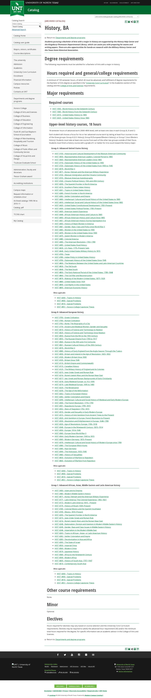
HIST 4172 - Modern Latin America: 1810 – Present (75, 503)
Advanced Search (19, 29)
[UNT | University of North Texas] (23, 665)
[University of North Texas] (42, 1)
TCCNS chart (19, 214)
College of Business (22, 116)
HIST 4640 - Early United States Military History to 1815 (77, 251)
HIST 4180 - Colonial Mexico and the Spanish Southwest (78, 509)
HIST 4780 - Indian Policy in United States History (75, 257)
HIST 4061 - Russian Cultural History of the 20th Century (78, 345)
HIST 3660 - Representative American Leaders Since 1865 (78, 159)
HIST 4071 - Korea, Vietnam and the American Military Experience (82, 172)
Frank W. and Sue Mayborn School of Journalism (25, 133)
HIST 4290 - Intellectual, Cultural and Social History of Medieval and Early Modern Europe (91, 400)
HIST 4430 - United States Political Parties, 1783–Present (78, 208)
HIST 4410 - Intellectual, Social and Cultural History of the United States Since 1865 (89, 202)
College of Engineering (23, 124)
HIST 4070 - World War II (65, 169)
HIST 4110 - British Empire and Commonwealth (74, 363)
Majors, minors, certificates (25, 49)
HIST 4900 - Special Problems (69, 301)
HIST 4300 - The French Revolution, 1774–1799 (74, 403)
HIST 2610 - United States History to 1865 (69, 115)
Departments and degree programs (24, 100)
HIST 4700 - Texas (62, 254)
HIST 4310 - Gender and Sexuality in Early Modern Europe (78, 412)
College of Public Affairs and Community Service (25, 150)
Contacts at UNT (21, 91)
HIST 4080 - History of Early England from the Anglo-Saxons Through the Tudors (88, 351)
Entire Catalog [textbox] (17, 24)
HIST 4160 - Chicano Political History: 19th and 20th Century (79, 181)
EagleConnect (124, 3)
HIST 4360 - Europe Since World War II (70, 433)
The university (20, 60)
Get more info (89, 686)
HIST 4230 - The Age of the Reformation (71, 390)
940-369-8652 (75, 672)
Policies (17, 87)
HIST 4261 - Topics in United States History (72, 190)
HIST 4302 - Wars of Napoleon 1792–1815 (72, 409)
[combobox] (117, 16)
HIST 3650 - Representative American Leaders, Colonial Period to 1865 (84, 157)
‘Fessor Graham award (23, 176)
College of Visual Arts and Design (24, 157)
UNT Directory (135, 3)
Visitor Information (125, 671)
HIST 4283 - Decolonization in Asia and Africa (73, 539)
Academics (18, 68)
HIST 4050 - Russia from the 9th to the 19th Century (76, 336)
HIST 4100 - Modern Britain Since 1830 (71, 357)
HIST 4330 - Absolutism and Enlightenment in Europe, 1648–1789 (82, 421)
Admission (18, 64)
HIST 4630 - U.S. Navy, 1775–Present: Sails (72, 248)
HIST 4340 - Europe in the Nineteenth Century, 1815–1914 (79, 427)
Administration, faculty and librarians (25, 171)
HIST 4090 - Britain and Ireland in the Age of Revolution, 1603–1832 (82, 354)
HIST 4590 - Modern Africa (65, 557)
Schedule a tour (74, 686)
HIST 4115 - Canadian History (67, 366)
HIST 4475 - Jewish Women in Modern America (74, 236)
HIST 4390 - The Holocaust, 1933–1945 (71, 451)
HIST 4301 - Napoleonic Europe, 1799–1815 (73, 406)
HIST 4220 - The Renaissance (67, 387)
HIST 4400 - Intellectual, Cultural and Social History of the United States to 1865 (87, 199)
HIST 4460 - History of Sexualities (68, 454)
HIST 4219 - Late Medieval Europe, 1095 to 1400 (74, 384)
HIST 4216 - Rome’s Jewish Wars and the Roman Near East (79, 375)
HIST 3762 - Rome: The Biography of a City (72, 323)
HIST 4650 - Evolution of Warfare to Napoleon (74, 457)
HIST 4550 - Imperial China (66, 545)
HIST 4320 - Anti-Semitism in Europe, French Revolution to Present (82, 418)
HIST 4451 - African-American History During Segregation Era (80, 220)
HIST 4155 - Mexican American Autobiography (74, 178)
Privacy (65, 691)
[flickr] (86, 654)
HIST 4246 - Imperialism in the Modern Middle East (76, 530)
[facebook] (58, 654)
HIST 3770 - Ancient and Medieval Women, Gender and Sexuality (81, 326)
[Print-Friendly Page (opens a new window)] (134, 22)
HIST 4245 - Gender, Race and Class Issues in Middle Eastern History (83, 527)
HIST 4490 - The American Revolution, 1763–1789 (75, 242)
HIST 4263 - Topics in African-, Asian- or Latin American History (81, 533)
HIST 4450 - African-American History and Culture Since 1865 (80, 217)
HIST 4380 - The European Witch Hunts (71, 445)
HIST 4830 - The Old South (66, 266)
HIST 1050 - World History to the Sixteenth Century (73, 109)
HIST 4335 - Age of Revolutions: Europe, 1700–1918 (76, 424)
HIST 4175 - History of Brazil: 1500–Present (72, 506)
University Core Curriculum (25, 72)
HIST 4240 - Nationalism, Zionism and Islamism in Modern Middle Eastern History (88, 524)
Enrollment (18, 76)
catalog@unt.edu (51, 672)
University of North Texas (125, 664)
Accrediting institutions (23, 183)
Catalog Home (20, 35)
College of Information (23, 128)
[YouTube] (72, 654)
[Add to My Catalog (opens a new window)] (129, 22)
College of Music (20, 145)
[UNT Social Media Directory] (93, 654)
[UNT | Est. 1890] (17, 8)
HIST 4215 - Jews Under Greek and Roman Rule (74, 372)
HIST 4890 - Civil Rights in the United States (73, 285)
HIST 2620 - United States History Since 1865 (70, 118)
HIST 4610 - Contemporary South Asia (70, 563)
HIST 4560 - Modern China (65, 548)
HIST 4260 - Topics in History (69, 298)
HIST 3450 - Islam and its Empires (68, 490)
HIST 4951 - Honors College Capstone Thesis (75, 307)
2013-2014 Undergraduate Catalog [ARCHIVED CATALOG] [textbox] (114, 17)
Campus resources (21, 84)
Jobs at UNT (91, 666)
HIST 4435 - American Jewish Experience (71, 211)
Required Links (93, 691)
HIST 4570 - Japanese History (67, 551)
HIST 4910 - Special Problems (69, 304)
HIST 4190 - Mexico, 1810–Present (69, 512)
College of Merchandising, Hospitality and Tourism (24, 140)
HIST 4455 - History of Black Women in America (74, 224)
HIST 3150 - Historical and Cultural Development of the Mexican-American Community (90, 153)
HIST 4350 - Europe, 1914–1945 (68, 430)
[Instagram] (79, 654)
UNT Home (103, 691)
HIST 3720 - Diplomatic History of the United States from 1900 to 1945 (84, 166)
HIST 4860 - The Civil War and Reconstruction (73, 275)
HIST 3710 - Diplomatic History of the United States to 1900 (79, 163)
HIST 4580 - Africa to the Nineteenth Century (73, 554)
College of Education (22, 120)
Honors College (20, 108)
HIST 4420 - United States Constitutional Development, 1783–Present (83, 205)
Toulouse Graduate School (25, 163)
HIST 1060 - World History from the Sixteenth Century (74, 112)
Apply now (59, 686)
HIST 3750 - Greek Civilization (67, 317)
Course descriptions (22, 53)
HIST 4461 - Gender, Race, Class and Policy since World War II (80, 227)
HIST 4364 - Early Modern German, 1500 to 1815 (74, 436)
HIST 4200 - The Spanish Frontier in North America (76, 184)
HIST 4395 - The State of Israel (67, 542)
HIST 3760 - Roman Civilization (67, 320)
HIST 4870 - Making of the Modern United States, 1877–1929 (80, 278)
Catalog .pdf (19, 207)
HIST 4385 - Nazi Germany (65, 448)
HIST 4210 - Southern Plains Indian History (72, 187)
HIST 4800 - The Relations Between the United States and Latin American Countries (89, 263)
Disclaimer (48, 691)
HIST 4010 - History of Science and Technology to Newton (79, 330)
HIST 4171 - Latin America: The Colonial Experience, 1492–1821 (81, 500)
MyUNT (106, 3)
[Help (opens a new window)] (137, 22)
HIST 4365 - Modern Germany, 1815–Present (73, 439)
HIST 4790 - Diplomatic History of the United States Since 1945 (80, 260)
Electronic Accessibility (78, 691)
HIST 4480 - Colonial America (66, 239)
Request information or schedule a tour (23, 195)
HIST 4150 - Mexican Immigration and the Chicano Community (80, 175)
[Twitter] (65, 654)
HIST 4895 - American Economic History (71, 287)
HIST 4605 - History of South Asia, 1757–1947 (73, 561)
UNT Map (83, 666)
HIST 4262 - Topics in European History (71, 394)
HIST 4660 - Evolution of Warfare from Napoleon (75, 461)
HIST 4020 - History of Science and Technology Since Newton (80, 333)
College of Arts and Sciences (25, 112)
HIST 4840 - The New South (66, 269)
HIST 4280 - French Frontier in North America (73, 193)
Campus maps (19, 190)
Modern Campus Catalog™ (94, 695)
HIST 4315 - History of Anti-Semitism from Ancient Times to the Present (84, 415)
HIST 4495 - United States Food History (71, 245)
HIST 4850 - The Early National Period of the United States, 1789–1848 (84, 272)
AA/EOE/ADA (57, 691)
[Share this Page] (132, 22)
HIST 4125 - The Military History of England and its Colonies (79, 369)
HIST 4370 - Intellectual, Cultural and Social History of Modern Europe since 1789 (88, 442)
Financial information (22, 80)
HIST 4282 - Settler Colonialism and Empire (72, 196)
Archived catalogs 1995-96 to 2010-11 (25, 202)
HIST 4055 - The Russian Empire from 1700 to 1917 (76, 339)
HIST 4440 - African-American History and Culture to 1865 (78, 214)
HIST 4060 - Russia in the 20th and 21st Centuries (75, 342)
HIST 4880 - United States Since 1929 (70, 281)
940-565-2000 (64, 672)
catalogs (52, 695)
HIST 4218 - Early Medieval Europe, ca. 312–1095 (75, 381)
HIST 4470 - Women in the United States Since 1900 (76, 233)
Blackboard (114, 3)
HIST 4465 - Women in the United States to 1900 (75, 230)
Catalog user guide (21, 42)
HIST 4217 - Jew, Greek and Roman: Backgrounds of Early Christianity (83, 378)
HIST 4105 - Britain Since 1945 (67, 360)
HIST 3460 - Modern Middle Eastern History (73, 493)
